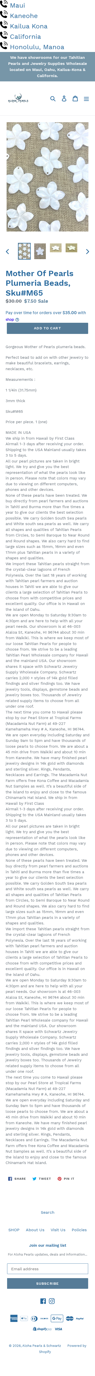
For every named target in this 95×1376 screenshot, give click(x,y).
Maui (17, 5)
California (25, 36)
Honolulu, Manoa (37, 47)
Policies (79, 1229)
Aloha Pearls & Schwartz (41, 1346)
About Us (35, 1229)
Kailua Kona (29, 26)
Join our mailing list (47, 1245)
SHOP (14, 1229)
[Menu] (86, 98)
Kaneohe (24, 16)
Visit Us (58, 1229)
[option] (24, 251)
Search (47, 1212)
